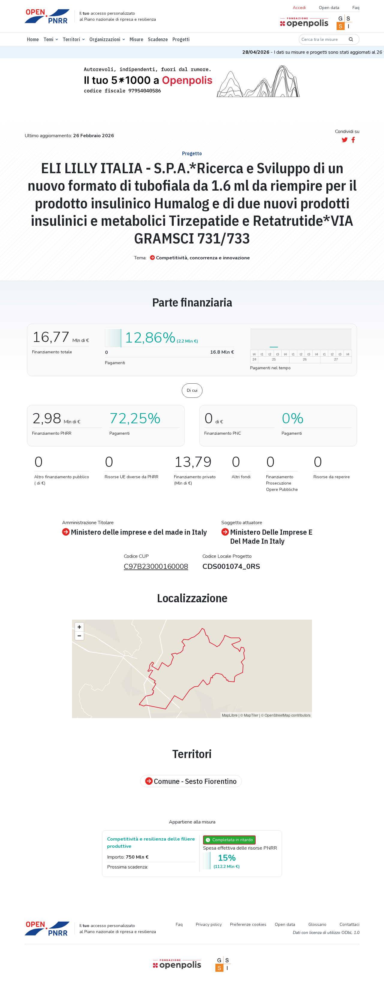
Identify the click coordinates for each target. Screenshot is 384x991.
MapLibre (230, 715)
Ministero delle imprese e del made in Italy (139, 531)
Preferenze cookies (248, 924)
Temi (48, 39)
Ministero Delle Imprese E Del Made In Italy (271, 536)
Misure (136, 39)
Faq (355, 8)
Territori (71, 39)
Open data (329, 8)
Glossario (317, 924)
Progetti (181, 39)
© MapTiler (249, 715)
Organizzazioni (104, 39)
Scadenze (158, 39)
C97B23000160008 (156, 566)
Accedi (299, 8)
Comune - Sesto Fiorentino (195, 781)
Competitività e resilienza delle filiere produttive (151, 843)
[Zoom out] (79, 635)
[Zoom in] (79, 627)
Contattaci (349, 924)
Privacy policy (209, 924)
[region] (192, 669)
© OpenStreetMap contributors (285, 715)
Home (33, 39)
